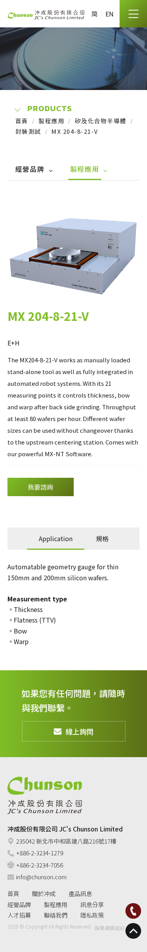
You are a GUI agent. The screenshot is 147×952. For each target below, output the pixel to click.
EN (109, 14)
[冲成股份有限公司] (46, 14)
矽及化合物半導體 (101, 121)
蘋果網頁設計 (109, 928)
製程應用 (51, 121)
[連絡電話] (133, 911)
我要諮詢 (40, 486)
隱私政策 (92, 915)
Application (56, 538)
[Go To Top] (133, 931)
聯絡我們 (55, 915)
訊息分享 (92, 904)
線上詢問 (79, 731)
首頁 (21, 121)
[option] (73, 253)
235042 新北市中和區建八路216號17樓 (66, 841)
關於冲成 (44, 893)
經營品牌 (30, 169)
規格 (102, 538)
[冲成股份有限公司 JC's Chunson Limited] (44, 795)
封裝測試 (28, 131)
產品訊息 (80, 893)
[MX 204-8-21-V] (73, 253)
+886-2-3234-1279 (39, 853)
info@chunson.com (41, 877)
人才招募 (19, 915)
